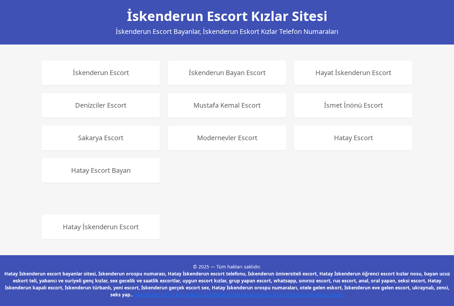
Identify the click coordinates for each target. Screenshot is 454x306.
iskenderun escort (154, 294)
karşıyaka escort (193, 294)
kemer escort (329, 294)
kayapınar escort (260, 294)
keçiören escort (297, 294)
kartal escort (226, 294)
